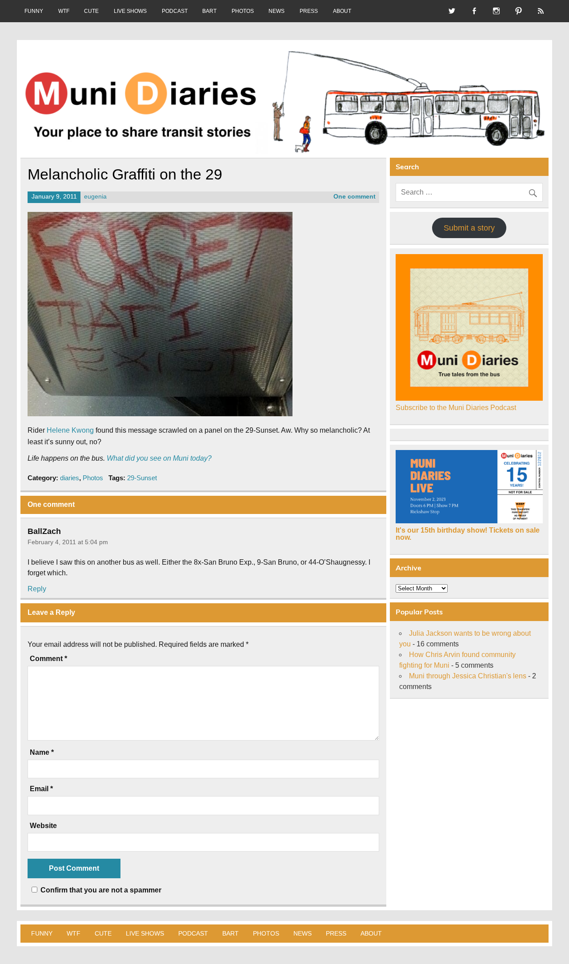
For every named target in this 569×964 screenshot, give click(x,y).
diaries (69, 478)
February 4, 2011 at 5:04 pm (68, 542)
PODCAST (175, 11)
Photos (93, 478)
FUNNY (33, 11)
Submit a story (469, 227)
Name (42, 752)
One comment (354, 196)
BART (209, 11)
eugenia (95, 196)
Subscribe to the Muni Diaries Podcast (456, 407)
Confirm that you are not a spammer (100, 890)
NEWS (276, 11)
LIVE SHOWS (130, 11)
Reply (37, 589)
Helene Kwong (70, 430)
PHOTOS (243, 11)
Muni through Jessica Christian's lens (467, 676)
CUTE (91, 11)
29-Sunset (142, 478)
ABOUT (342, 11)
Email (41, 789)
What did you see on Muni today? (159, 458)
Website (43, 825)
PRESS (309, 11)
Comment (48, 658)
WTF (63, 11)
